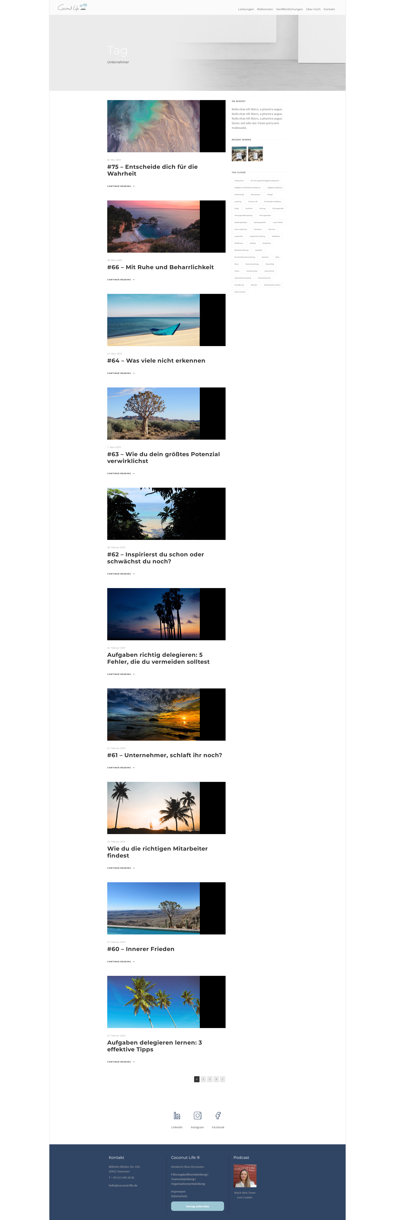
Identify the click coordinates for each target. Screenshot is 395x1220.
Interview (271, 229)
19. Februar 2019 (116, 841)
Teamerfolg (269, 264)
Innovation (258, 229)
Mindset (253, 243)
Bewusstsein (255, 194)
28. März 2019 (114, 260)
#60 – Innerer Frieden (141, 948)
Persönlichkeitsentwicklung (244, 257)
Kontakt (329, 9)
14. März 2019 (114, 353)
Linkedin (177, 1127)
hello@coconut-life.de (123, 1185)
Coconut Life (252, 201)
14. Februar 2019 (116, 941)
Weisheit (254, 285)
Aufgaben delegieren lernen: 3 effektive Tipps (154, 1046)
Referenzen (265, 9)
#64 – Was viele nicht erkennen (156, 360)
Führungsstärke (265, 215)
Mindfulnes (276, 236)
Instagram (197, 1127)
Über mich (313, 9)
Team (236, 264)
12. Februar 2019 (116, 1035)
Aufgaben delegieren (275, 187)
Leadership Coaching (257, 236)
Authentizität (239, 194)
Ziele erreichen (239, 292)
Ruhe (277, 257)
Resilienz (265, 257)
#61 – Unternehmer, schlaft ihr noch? (164, 755)
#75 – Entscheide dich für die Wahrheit (152, 170)
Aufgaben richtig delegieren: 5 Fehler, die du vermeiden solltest (158, 658)
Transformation (252, 271)
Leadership (238, 236)
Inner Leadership (240, 229)
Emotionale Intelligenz (272, 201)
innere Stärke (278, 222)
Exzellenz (248, 208)
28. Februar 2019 (116, 547)
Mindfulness (238, 243)
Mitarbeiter (267, 243)
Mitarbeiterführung (241, 250)
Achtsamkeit (239, 180)
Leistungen (246, 9)
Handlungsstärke (240, 222)
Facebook (218, 1127)
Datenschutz (179, 1196)
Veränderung (239, 285)
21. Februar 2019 (116, 748)
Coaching (237, 201)
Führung (262, 208)
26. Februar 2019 (116, 647)
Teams (236, 271)
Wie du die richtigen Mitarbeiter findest (157, 852)
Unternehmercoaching (242, 278)
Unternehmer (269, 271)
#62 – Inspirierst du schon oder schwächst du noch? (155, 558)
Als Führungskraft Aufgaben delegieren (265, 180)
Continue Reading (119, 186)
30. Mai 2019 (114, 159)
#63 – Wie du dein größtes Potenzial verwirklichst (163, 457)
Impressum (178, 1191)
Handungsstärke (260, 222)
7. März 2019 (114, 447)
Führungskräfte (278, 208)
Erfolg (236, 208)
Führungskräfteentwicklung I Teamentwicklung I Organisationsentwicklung (189, 1179)
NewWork (258, 250)
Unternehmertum (264, 278)
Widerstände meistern (272, 285)
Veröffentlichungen (289, 9)
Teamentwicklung (252, 264)
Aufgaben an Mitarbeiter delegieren (247, 187)
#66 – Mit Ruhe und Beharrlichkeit (160, 267)
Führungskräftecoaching (243, 215)
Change (270, 194)
